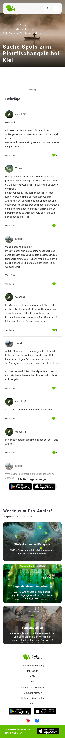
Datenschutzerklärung (32, 665)
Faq (32, 703)
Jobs (32, 681)
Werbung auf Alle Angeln (32, 687)
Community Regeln (32, 693)
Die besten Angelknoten (32, 698)
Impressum (32, 671)
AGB (32, 676)
